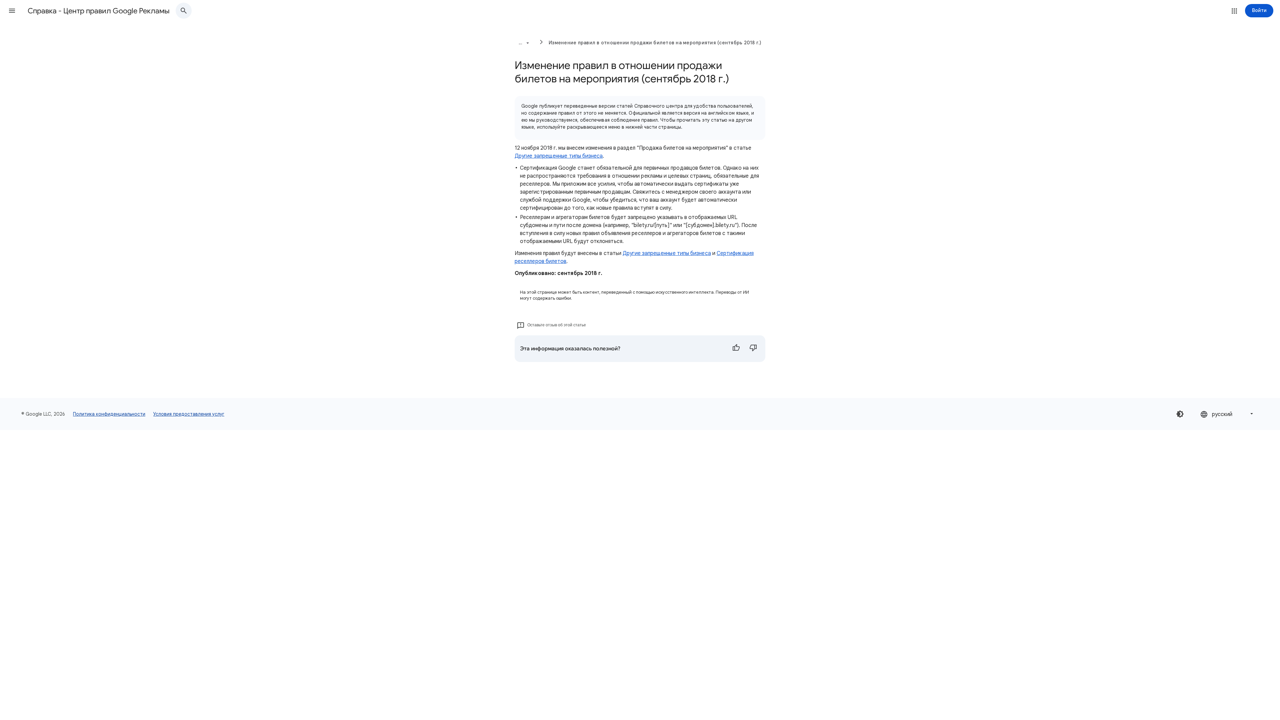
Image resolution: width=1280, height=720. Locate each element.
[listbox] (1227, 414)
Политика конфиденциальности (109, 414)
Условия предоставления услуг (188, 414)
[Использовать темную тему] (1180, 414)
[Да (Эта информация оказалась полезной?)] (736, 348)
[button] (12, 11)
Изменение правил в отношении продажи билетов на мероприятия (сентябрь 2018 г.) (655, 43)
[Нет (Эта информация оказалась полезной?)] (753, 348)
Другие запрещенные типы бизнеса (559, 156)
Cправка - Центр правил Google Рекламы (99, 10)
